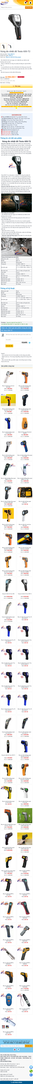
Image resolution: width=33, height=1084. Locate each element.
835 (27, 324)
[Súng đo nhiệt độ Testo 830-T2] (8, 746)
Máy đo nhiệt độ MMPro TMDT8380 (24, 986)
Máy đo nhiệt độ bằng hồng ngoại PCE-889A (24, 456)
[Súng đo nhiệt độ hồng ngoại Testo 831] (8, 608)
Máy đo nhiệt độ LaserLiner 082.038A (8, 386)
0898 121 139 (14, 131)
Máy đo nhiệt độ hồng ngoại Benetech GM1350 (8, 571)
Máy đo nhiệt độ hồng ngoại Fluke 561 (25, 502)
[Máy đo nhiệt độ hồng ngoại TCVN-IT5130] (8, 792)
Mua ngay (17, 86)
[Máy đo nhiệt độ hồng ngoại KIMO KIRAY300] (8, 838)
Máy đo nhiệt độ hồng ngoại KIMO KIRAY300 (8, 848)
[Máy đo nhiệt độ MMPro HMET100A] (8, 1022)
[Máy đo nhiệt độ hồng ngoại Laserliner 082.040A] (8, 446)
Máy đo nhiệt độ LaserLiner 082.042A (25, 525)
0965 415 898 (15, 134)
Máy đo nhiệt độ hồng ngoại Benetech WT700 (25, 756)
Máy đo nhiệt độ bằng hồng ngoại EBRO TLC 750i (24, 479)
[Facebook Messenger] (31, 1067)
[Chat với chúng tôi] (31, 1074)
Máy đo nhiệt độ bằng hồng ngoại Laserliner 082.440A (8, 502)
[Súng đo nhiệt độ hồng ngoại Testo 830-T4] (8, 723)
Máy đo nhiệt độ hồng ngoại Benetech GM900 (25, 571)
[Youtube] (14, 1049)
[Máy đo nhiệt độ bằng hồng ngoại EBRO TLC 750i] (24, 469)
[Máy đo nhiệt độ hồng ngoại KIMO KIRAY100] (24, 838)
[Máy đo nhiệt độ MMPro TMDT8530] (8, 976)
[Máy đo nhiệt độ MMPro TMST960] (8, 884)
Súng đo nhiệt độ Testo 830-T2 (8, 755)
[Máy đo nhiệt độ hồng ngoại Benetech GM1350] (8, 561)
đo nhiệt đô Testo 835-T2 (8, 324)
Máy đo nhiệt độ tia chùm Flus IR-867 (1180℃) (8, 663)
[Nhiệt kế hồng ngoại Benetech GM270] (24, 423)
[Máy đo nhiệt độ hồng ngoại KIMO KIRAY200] (24, 815)
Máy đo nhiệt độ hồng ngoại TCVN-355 (25, 802)
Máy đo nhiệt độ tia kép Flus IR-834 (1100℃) (25, 617)
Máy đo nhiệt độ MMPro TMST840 (24, 894)
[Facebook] (18, 1049)
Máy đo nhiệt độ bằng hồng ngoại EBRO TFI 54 (8, 479)
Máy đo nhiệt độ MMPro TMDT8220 (24, 1009)
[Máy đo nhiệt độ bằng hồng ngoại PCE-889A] (24, 446)
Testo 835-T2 (17, 324)
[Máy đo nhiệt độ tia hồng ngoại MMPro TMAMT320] (8, 861)
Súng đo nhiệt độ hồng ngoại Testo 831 (8, 617)
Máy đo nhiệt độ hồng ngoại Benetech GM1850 (8, 548)
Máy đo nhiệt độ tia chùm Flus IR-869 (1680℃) (8, 686)
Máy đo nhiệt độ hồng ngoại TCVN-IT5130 (8, 802)
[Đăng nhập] (31, 2)
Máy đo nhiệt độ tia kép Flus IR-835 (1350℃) (8, 709)
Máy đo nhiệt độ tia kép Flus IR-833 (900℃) (8, 640)
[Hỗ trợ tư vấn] (31, 1071)
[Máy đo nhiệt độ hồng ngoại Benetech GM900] (24, 561)
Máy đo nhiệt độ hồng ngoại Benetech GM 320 (8, 409)
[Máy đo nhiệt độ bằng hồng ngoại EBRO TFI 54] (8, 469)
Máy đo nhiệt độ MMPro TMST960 (8, 894)
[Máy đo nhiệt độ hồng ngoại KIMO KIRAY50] (24, 400)
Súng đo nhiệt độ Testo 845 (8, 593)
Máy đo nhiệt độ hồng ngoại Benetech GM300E (25, 779)
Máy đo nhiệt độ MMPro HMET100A (8, 1032)
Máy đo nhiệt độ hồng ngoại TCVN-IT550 (8, 432)
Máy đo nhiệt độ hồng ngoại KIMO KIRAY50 (25, 409)
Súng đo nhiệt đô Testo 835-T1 (25, 593)
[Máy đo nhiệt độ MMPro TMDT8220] (24, 1000)
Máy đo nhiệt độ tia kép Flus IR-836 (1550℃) (25, 709)
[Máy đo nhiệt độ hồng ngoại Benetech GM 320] (8, 400)
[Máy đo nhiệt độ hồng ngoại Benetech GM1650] (24, 538)
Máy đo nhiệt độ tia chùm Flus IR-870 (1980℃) (25, 663)
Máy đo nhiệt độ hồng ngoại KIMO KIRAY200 (25, 825)
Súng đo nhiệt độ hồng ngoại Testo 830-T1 (24, 732)
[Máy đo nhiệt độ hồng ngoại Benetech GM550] (8, 769)
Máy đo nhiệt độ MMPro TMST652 (8, 917)
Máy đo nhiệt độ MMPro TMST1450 (8, 940)
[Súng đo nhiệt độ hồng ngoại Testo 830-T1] (24, 723)
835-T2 (23, 324)
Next (30, 26)
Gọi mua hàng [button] (17, 1082)
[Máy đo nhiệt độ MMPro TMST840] (24, 884)
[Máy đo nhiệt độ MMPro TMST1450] (8, 930)
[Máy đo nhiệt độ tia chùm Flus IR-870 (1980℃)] (24, 654)
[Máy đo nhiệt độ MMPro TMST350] (24, 907)
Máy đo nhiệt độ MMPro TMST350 (24, 917)
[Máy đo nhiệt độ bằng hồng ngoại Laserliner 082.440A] (8, 492)
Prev (2, 26)
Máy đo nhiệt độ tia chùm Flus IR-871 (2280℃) (25, 640)
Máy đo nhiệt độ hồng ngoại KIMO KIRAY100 (25, 848)
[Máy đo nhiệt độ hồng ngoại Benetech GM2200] (8, 515)
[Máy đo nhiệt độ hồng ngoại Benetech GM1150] (24, 377)
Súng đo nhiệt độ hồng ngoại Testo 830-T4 (8, 732)
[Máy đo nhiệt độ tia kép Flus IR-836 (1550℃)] (24, 700)
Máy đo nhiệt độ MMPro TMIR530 (24, 963)
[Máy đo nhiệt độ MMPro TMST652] (8, 907)
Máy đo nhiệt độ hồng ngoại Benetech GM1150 (25, 386)
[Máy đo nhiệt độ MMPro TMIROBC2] (8, 953)
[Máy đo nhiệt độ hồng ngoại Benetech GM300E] (24, 769)
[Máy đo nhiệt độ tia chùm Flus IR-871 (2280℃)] (24, 631)
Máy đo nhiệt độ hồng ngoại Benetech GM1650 (25, 548)
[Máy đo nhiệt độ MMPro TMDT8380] (24, 976)
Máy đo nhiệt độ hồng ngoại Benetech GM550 (8, 779)
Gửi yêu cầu (29, 1045)
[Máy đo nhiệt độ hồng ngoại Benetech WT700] (24, 746)
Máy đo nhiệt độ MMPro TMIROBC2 (8, 963)
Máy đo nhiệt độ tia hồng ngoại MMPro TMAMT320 (8, 871)
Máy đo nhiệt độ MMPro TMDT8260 (8, 1009)
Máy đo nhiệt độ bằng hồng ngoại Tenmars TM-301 (8, 825)
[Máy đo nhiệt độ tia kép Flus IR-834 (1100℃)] (24, 608)
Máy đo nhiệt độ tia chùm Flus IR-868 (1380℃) (25, 686)
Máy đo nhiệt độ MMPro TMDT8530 (8, 986)
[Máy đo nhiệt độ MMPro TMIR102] (24, 861)
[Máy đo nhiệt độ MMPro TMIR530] (24, 953)
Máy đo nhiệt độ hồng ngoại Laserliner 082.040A (8, 456)
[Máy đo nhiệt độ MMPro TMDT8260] (8, 1000)
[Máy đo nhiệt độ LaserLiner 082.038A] (8, 377)
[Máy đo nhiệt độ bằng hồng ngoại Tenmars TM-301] (8, 815)
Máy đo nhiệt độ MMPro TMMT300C (24, 940)
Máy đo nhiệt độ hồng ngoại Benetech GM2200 (8, 525)
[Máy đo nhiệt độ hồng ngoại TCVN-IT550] (8, 423)
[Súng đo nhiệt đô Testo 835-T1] (24, 584)
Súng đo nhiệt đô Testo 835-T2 (14, 322)
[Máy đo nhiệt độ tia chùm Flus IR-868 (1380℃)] (24, 677)
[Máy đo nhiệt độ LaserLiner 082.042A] (24, 515)
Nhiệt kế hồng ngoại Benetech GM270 (24, 432)
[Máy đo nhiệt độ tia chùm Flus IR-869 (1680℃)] (8, 677)
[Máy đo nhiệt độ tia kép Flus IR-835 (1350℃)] (8, 700)
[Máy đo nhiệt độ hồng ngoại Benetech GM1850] (8, 538)
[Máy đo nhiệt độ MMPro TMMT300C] (24, 930)
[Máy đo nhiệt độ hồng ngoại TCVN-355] (24, 792)
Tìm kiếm (29, 7)
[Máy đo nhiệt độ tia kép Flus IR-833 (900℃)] (8, 631)
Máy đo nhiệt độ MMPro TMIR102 (24, 871)
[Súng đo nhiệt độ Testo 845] (8, 584)
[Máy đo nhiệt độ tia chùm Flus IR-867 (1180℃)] (8, 654)
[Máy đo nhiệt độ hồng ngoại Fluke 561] (24, 492)
